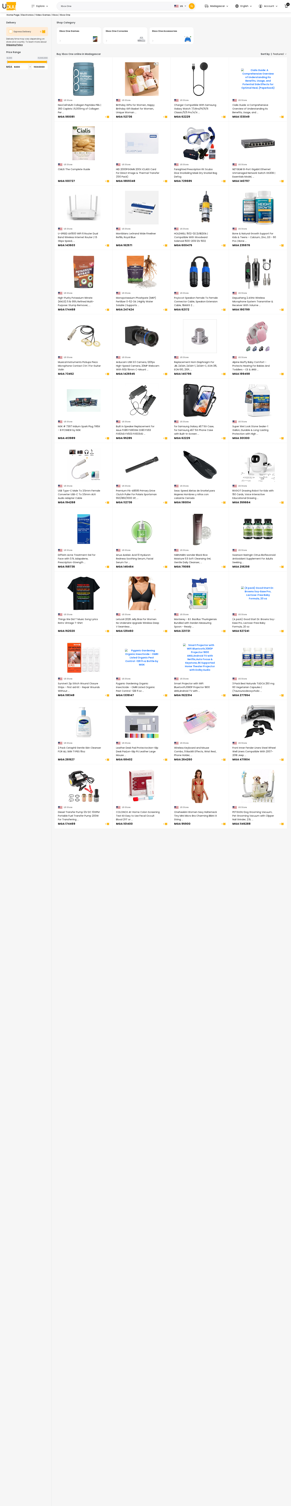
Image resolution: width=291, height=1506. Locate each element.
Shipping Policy (14, 44)
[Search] (192, 6)
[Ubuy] (9, 6)
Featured (278, 54)
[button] (216, 6)
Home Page (13, 14)
